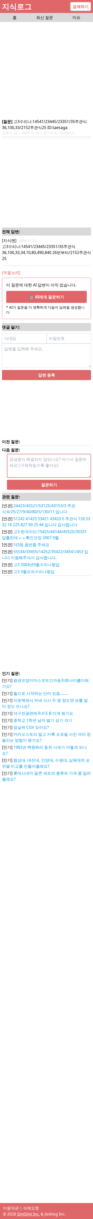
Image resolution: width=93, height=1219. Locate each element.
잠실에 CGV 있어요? (31, 727)
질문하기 (49, 485)
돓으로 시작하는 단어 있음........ (40, 693)
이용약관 (11, 1208)
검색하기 (81, 6)
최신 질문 (44, 17)
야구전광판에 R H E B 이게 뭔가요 (43, 713)
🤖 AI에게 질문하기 (46, 297)
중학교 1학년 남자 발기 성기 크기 (42, 720)
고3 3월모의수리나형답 (34, 571)
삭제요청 (31, 1208)
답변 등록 (46, 375)
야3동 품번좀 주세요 (31, 544)
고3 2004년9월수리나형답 (36, 564)
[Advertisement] (46, 71)
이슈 (76, 17)
